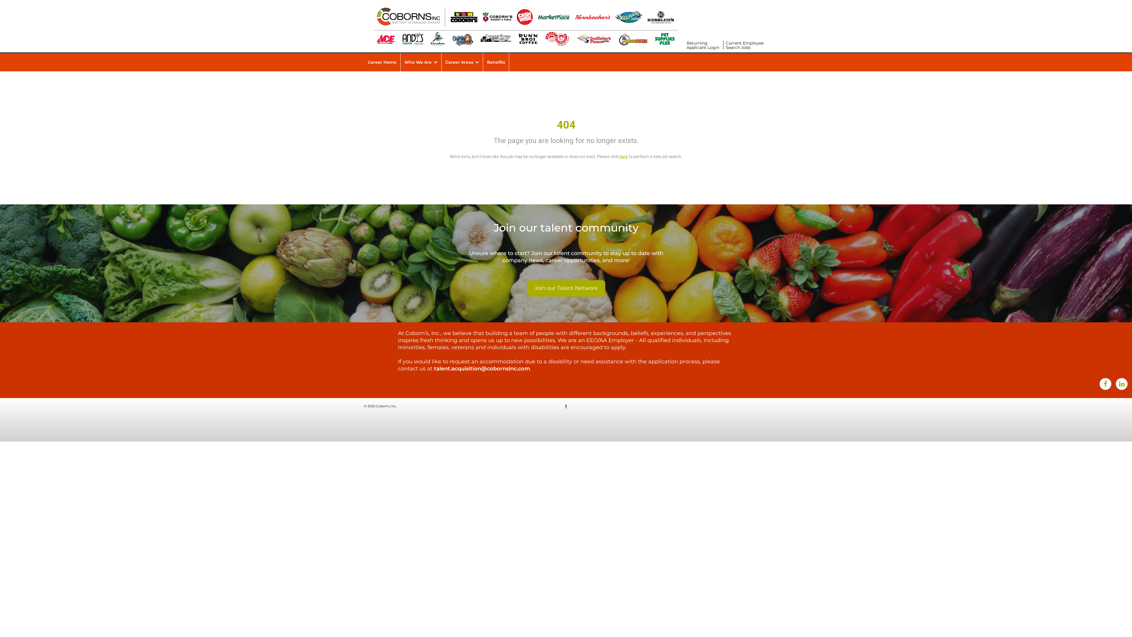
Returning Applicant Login (703, 45)
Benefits (496, 62)
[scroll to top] (566, 406)
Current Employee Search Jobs (745, 45)
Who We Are (418, 62)
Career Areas (459, 62)
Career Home (382, 62)
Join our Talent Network (566, 288)
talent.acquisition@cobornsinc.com (482, 368)
